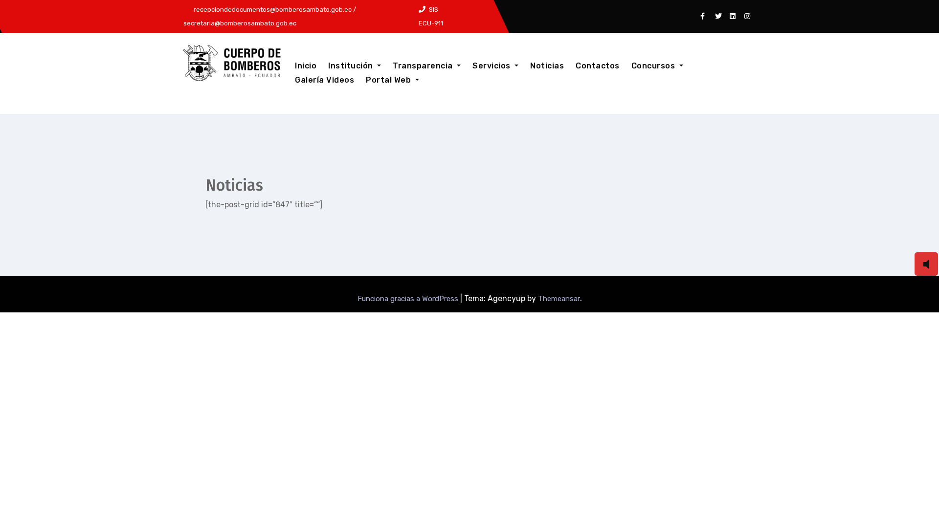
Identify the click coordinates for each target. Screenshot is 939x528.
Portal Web (389, 80)
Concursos (654, 65)
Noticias (547, 65)
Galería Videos (324, 80)
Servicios (492, 65)
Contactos (598, 65)
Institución (351, 65)
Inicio (305, 65)
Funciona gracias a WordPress (409, 298)
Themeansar (559, 298)
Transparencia (424, 65)
